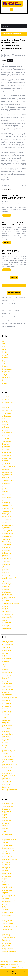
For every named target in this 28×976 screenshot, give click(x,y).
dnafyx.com (5, 436)
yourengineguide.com (7, 584)
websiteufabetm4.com (7, 514)
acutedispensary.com (7, 758)
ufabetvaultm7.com (6, 507)
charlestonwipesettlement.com (9, 764)
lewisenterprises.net (7, 432)
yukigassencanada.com (7, 474)
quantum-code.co (6, 544)
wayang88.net (5, 513)
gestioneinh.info (6, 550)
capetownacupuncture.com (8, 670)
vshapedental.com (6, 581)
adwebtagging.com (6, 770)
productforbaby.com (7, 694)
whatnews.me (5, 545)
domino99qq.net (6, 647)
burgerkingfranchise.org (8, 687)
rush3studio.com (6, 652)
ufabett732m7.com (6, 558)
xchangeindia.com (6, 591)
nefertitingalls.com (6, 416)
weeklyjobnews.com (7, 767)
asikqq (3, 340)
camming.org (5, 405)
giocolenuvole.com (6, 438)
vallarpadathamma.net (7, 689)
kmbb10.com (5, 716)
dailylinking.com (6, 435)
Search (14, 277)
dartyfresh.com (5, 430)
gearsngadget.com (6, 485)
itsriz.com (4, 667)
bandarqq (4, 361)
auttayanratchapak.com (7, 683)
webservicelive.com (6, 628)
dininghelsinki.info (6, 519)
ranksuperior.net (6, 772)
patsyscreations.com (7, 418)
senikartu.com (5, 661)
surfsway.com (5, 460)
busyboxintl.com (6, 681)
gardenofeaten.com (7, 706)
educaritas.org (5, 421)
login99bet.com (6, 399)
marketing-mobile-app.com (8, 723)
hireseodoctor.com (6, 486)
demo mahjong (5, 354)
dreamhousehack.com (7, 594)
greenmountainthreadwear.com (9, 756)
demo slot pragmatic (7, 369)
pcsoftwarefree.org (6, 433)
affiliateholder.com (6, 790)
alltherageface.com (6, 611)
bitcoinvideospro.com (7, 672)
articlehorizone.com (7, 475)
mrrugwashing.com (6, 739)
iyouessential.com (6, 440)
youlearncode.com (6, 443)
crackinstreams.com (7, 482)
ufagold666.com (6, 564)
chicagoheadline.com (7, 404)
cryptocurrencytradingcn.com (9, 761)
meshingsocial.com (6, 720)
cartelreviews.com (6, 458)
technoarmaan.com (6, 602)
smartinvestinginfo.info (7, 530)
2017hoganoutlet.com (7, 644)
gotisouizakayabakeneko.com (9, 677)
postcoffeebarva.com (7, 684)
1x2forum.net (5, 397)
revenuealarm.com (6, 619)
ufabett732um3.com (7, 536)
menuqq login (4, 961)
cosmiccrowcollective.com (8, 673)
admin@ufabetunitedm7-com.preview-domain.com (13, 55)
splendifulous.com (6, 497)
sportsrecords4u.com (7, 499)
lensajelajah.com (6, 422)
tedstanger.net (5, 535)
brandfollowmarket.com (7, 765)
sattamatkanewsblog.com (8, 759)
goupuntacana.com (6, 408)
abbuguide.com (6, 446)
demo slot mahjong (6, 371)
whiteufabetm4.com (7, 516)
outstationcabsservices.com (8, 588)
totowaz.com (5, 762)
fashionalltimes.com (7, 598)
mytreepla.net (5, 491)
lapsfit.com (4, 488)
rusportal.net (5, 663)
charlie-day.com (6, 731)
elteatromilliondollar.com (8, 686)
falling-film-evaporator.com (8, 751)
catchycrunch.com (6, 413)
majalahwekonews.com (7, 642)
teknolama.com (6, 692)
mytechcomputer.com (7, 623)
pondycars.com (6, 572)
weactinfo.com (5, 719)
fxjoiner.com (5, 608)
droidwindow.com (6, 561)
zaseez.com (5, 411)
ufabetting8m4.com (6, 502)
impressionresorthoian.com (8, 748)
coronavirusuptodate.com (8, 480)
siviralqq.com (5, 747)
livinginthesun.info (6, 666)
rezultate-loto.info (6, 496)
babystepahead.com (7, 773)
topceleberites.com (6, 500)
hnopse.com (5, 779)
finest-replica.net (6, 549)
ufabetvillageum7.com (7, 508)
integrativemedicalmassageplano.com (11, 737)
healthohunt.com (6, 527)
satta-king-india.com (7, 472)
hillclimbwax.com (6, 778)
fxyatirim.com (5, 444)
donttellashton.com (6, 650)
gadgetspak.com (6, 483)
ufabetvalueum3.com (7, 505)
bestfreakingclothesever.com (9, 750)
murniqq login (10, 966)
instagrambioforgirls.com (8, 712)
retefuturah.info (6, 528)
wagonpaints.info (6, 539)
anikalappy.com (6, 517)
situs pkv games (6, 377)
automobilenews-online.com (9, 597)
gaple (3, 346)
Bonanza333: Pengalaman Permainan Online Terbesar (14, 223)
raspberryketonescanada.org (9, 577)
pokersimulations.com (7, 492)
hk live (3, 380)
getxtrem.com (5, 717)
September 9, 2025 (7, 54)
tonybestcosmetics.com (7, 605)
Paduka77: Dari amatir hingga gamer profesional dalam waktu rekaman (13, 197)
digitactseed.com (6, 463)
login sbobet (5, 352)
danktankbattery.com (7, 728)
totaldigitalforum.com (7, 600)
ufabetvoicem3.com (7, 510)
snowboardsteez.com (7, 711)
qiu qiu (3, 363)
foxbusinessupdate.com (8, 734)
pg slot (3, 379)
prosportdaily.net (6, 552)
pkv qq (3, 360)
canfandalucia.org (6, 583)
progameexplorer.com (7, 614)
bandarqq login (23, 961)
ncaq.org (4, 426)
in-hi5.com (4, 656)
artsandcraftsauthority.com (8, 626)
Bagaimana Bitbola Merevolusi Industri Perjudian (10, 251)
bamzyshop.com (6, 570)
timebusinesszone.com (7, 784)
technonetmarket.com (7, 533)
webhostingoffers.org (7, 449)
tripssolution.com (6, 471)
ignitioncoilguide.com (7, 622)
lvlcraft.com (5, 464)
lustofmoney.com (6, 783)
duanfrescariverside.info (8, 521)
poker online (5, 355)
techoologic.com (6, 575)
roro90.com (5, 653)
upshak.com (5, 744)
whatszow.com (5, 450)
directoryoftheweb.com (7, 649)
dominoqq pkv (5, 344)
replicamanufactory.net (7, 494)
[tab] (11, 9)
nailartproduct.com (6, 461)
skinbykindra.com (6, 609)
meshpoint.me (5, 678)
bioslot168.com (5, 625)
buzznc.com (5, 606)
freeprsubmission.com (7, 563)
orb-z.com (4, 695)
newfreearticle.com (6, 703)
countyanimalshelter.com (8, 768)
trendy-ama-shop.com (7, 556)
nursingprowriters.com (7, 754)
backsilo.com (5, 745)
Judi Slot (3, 30)
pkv (3, 341)
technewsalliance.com (7, 531)
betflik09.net (5, 424)
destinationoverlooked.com (8, 775)
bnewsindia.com (6, 567)
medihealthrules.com (7, 578)
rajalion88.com (5, 407)
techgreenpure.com (7, 455)
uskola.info (4, 538)
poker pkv (4, 351)
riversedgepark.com (7, 410)
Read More (7, 216)
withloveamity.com (6, 441)
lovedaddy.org (5, 736)
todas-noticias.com (6, 659)
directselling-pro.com (7, 617)
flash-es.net (5, 742)
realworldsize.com (6, 691)
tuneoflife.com (5, 787)
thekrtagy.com (5, 589)
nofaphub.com (5, 415)
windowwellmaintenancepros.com (10, 789)
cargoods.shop (5, 669)
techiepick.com (5, 569)
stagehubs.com (6, 396)
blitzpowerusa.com (6, 705)
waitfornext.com (6, 541)
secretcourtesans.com (7, 401)
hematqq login (18, 966)
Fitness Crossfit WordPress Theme (13, 971)
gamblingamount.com (7, 776)
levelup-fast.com (6, 489)
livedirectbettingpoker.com (8, 733)
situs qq (4, 347)
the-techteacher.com (7, 595)
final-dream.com (6, 547)
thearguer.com (5, 722)
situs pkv (4, 375)
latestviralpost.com (6, 702)
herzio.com (5, 655)
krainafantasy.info (6, 658)
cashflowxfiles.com (6, 714)
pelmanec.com (5, 645)
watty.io (4, 664)
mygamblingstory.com (7, 641)
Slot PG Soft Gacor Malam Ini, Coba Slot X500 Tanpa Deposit (12, 25)
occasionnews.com (6, 781)
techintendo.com (6, 454)
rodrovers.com (5, 469)
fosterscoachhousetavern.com (9, 697)
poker (3, 365)
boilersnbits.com (6, 700)
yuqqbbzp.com (5, 477)
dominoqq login (13, 962)
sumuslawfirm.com (6, 753)
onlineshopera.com (6, 429)
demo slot (4, 374)
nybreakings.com (6, 586)
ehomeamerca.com (6, 452)
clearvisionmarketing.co (7, 542)
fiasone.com (5, 726)
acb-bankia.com (6, 740)
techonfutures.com (6, 573)
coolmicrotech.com (6, 592)
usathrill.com (5, 580)
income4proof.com (6, 419)
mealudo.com (5, 730)
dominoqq (4, 382)
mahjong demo (5, 372)
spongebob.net (5, 680)
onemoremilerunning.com (8, 709)
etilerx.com (4, 522)
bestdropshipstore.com (7, 457)
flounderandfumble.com (8, 525)
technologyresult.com (7, 447)
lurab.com (4, 620)
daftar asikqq (5, 366)
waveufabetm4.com (7, 511)
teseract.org (5, 555)
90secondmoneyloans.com (8, 466)
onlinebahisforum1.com (7, 402)
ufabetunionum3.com (7, 503)
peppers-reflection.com (7, 786)
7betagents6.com (6, 478)
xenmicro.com (5, 427)
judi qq (3, 343)
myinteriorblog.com (6, 566)
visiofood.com (5, 559)
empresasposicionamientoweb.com (10, 603)
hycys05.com (5, 708)
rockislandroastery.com (7, 616)
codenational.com (6, 612)
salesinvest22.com (6, 553)
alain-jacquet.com (6, 675)
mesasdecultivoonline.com (8, 698)
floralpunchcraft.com (7, 725)
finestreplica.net (6, 524)
